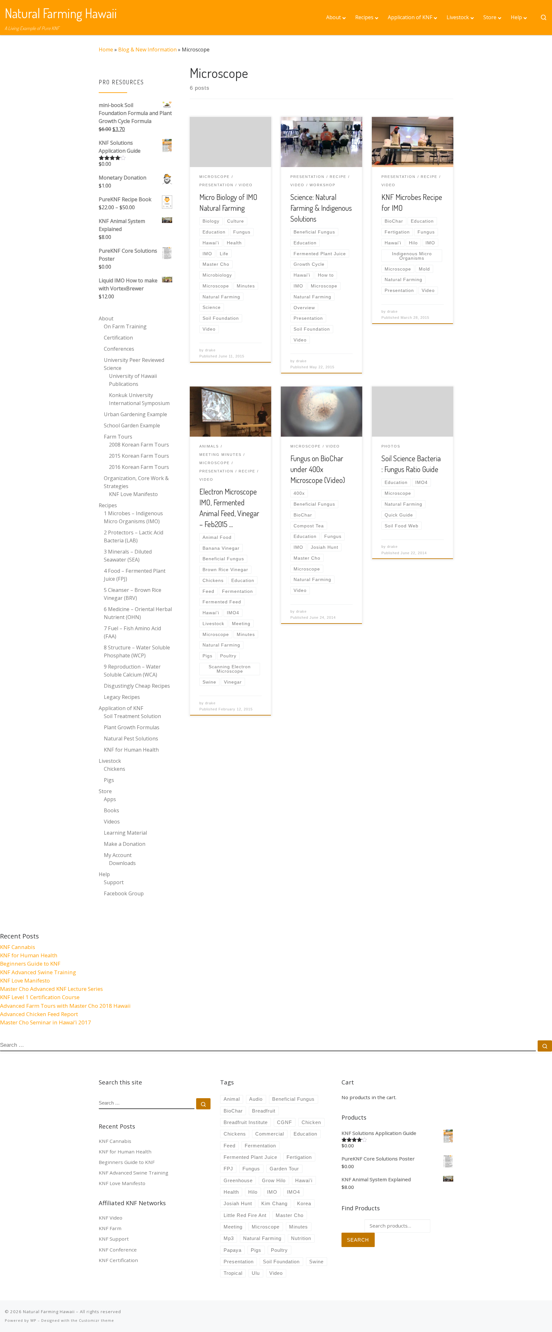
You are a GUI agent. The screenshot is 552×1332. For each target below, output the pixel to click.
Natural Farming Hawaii (49, 1311)
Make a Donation (124, 843)
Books (111, 810)
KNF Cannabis (17, 947)
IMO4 (293, 1192)
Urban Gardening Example (135, 414)
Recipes (108, 505)
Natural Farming (262, 1238)
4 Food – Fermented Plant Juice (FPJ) (134, 574)
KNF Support (114, 1239)
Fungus (251, 1168)
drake (210, 350)
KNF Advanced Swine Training (38, 972)
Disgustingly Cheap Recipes (137, 685)
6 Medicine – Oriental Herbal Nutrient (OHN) (138, 613)
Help (104, 874)
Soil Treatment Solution (132, 716)
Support (114, 882)
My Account (118, 855)
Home (106, 49)
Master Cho (289, 1215)
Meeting (233, 1226)
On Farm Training (125, 326)
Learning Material (125, 832)
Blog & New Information (147, 49)
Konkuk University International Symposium (139, 399)
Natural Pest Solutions (131, 738)
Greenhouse (238, 1180)
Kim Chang (274, 1203)
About (106, 318)
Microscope (266, 1226)
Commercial (269, 1134)
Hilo (252, 1192)
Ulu (256, 1273)
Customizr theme (96, 1320)
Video (276, 1273)
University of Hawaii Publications (133, 379)
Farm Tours (118, 436)
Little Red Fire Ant (245, 1215)
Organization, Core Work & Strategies (136, 482)
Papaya (232, 1250)
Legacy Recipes (122, 696)
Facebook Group (124, 893)
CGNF (284, 1122)
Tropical (233, 1273)
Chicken (311, 1122)
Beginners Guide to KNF (30, 963)
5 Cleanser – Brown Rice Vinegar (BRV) (132, 593)
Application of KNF (121, 708)
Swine (316, 1261)
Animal (232, 1099)
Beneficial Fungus (293, 1099)
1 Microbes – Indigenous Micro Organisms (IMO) (133, 517)
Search (358, 1240)
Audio (256, 1099)
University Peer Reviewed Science (134, 363)
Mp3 (229, 1238)
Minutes (298, 1226)
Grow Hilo (274, 1180)
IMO (272, 1192)
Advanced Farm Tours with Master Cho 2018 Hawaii (65, 1005)
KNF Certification (118, 1260)
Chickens (114, 768)
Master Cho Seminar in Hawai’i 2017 (45, 1022)
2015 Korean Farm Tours (139, 455)
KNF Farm (110, 1228)
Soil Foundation (281, 1261)
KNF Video (110, 1217)
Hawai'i (303, 1180)
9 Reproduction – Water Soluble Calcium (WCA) (132, 670)
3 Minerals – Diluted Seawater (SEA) (128, 555)
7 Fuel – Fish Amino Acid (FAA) (132, 632)
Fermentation (260, 1145)
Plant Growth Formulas (131, 727)
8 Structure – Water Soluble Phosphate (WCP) (137, 651)
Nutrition (301, 1238)
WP (33, 1320)
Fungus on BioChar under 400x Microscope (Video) (317, 469)
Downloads (122, 863)
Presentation (239, 1261)
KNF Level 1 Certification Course (40, 997)
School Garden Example (132, 425)
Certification (118, 337)
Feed (229, 1145)
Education (305, 1134)
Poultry (279, 1250)
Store (105, 791)
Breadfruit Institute (246, 1122)
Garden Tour (284, 1168)
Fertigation (299, 1157)
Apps (110, 799)
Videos (112, 821)
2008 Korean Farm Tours (139, 444)
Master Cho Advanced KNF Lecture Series (51, 988)
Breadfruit (263, 1111)
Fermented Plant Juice (250, 1157)
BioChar (233, 1111)
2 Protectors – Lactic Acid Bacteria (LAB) (133, 536)
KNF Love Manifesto (133, 494)
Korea (304, 1203)
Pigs (109, 780)
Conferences (119, 348)
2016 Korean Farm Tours (139, 467)
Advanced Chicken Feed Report (39, 1014)
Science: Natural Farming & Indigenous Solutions (321, 208)
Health (231, 1192)
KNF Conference (118, 1249)
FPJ (228, 1168)
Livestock (110, 760)
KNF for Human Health (131, 749)
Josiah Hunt (238, 1203)
